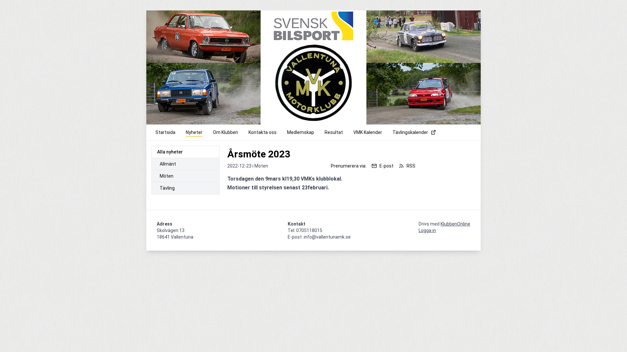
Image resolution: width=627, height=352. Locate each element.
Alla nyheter (170, 151)
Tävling (167, 188)
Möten (166, 176)
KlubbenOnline (455, 224)
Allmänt (168, 164)
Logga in (427, 230)
